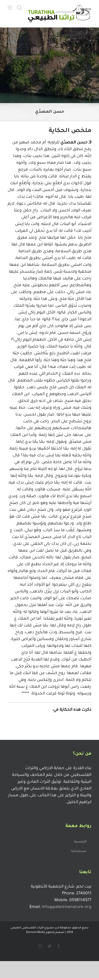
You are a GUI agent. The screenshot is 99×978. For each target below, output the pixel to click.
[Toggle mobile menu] (10, 7)
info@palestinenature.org (66, 907)
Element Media (35, 932)
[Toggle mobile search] (19, 7)
